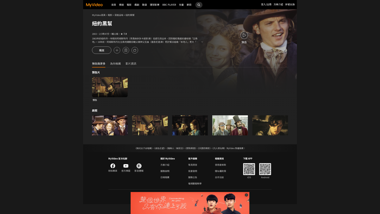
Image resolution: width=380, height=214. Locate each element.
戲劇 (136, 4)
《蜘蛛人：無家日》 (175, 148)
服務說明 (164, 171)
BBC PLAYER (169, 4)
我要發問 (192, 171)
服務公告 (192, 177)
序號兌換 (290, 4)
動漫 (144, 4)
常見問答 (192, 164)
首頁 (113, 4)
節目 (189, 4)
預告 (95, 100)
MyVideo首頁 (99, 14)
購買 (101, 50)
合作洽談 (219, 177)
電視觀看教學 (195, 183)
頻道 (121, 4)
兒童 (181, 4)
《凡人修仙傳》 (219, 148)
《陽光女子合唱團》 (143, 148)
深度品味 (118, 14)
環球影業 (154, 4)
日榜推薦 (164, 177)
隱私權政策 (220, 171)
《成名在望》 (159, 148)
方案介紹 (278, 4)
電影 (129, 4)
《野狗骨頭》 (191, 148)
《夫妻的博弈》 (204, 148)
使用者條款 (220, 164)
